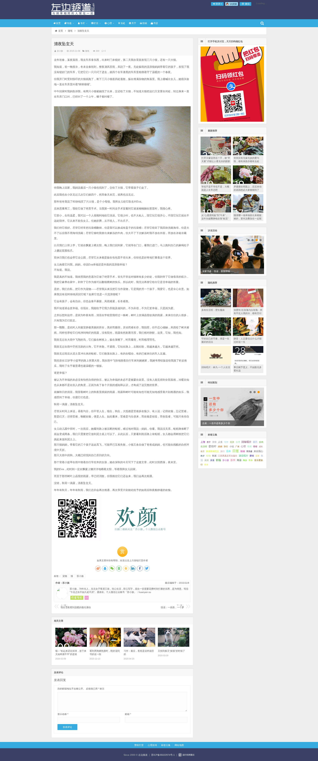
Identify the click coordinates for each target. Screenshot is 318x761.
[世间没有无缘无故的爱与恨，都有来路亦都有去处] (248, 154)
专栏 (82, 23)
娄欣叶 (212, 446)
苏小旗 (60, 51)
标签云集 (165, 745)
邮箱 (128, 714)
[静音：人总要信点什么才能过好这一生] (248, 335)
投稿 (144, 23)
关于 (134, 23)
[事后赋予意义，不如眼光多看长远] (248, 363)
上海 (203, 442)
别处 (123, 23)
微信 (247, 3)
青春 (250, 460)
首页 (58, 23)
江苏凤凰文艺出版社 (227, 456)
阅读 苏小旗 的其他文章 (76, 598)
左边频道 (72, 9)
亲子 (209, 442)
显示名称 (62, 714)
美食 (212, 460)
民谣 (214, 456)
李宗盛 (249, 451)
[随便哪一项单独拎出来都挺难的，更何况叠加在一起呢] (248, 211)
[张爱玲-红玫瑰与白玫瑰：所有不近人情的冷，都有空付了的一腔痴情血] (248, 306)
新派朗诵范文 (212, 451)
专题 (69, 23)
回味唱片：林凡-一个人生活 (215, 367)
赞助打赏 (139, 745)
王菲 (257, 456)
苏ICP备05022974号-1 (163, 755)
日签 (235, 451)
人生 (220, 442)
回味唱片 (246, 441)
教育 (203, 451)
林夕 (203, 456)
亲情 (214, 442)
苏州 (232, 460)
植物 (208, 455)
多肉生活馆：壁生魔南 (213, 310)
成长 (261, 446)
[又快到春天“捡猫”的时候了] (173, 646)
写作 (226, 442)
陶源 (245, 460)
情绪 (255, 446)
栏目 (96, 23)
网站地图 (179, 745)
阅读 (239, 460)
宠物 (64, 576)
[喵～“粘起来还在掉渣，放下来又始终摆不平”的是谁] (71, 646)
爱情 (252, 456)
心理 (109, 23)
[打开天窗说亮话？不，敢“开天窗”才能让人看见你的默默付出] (216, 154)
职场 (218, 460)
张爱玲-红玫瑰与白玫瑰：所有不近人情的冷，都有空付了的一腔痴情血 (248, 313)
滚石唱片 (243, 456)
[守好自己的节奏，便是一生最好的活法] (216, 335)
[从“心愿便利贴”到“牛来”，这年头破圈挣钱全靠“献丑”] (216, 211)
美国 (206, 460)
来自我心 (258, 451)
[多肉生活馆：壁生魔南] (216, 306)
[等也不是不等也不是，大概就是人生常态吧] (216, 183)
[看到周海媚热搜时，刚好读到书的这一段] (105, 646)
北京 (232, 442)
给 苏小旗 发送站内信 (87, 598)
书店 (155, 23)
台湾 (238, 442)
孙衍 (226, 446)
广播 (237, 446)
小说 (232, 446)
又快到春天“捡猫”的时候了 (171, 651)
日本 (228, 451)
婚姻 (220, 446)
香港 (206, 464)
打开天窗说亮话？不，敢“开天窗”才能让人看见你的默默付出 (215, 161)
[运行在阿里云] (186, 755)
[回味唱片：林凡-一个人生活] (216, 363)
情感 (249, 446)
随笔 (70, 30)
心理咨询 (152, 745)
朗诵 (242, 451)
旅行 (222, 451)
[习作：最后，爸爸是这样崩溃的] (139, 646)
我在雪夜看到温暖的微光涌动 (76, 606)
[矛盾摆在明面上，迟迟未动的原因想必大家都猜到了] (248, 183)
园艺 (255, 442)
